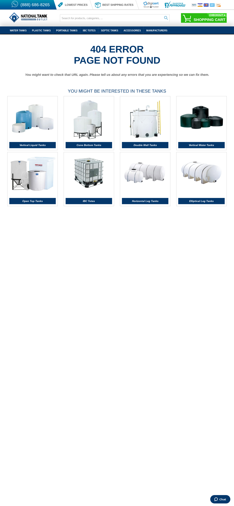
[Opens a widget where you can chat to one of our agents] (220, 499)
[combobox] (115, 18)
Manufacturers (156, 30)
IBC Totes (89, 30)
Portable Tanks (67, 30)
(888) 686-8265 (35, 4)
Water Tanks (18, 30)
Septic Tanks (109, 30)
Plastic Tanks (41, 30)
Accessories (132, 30)
